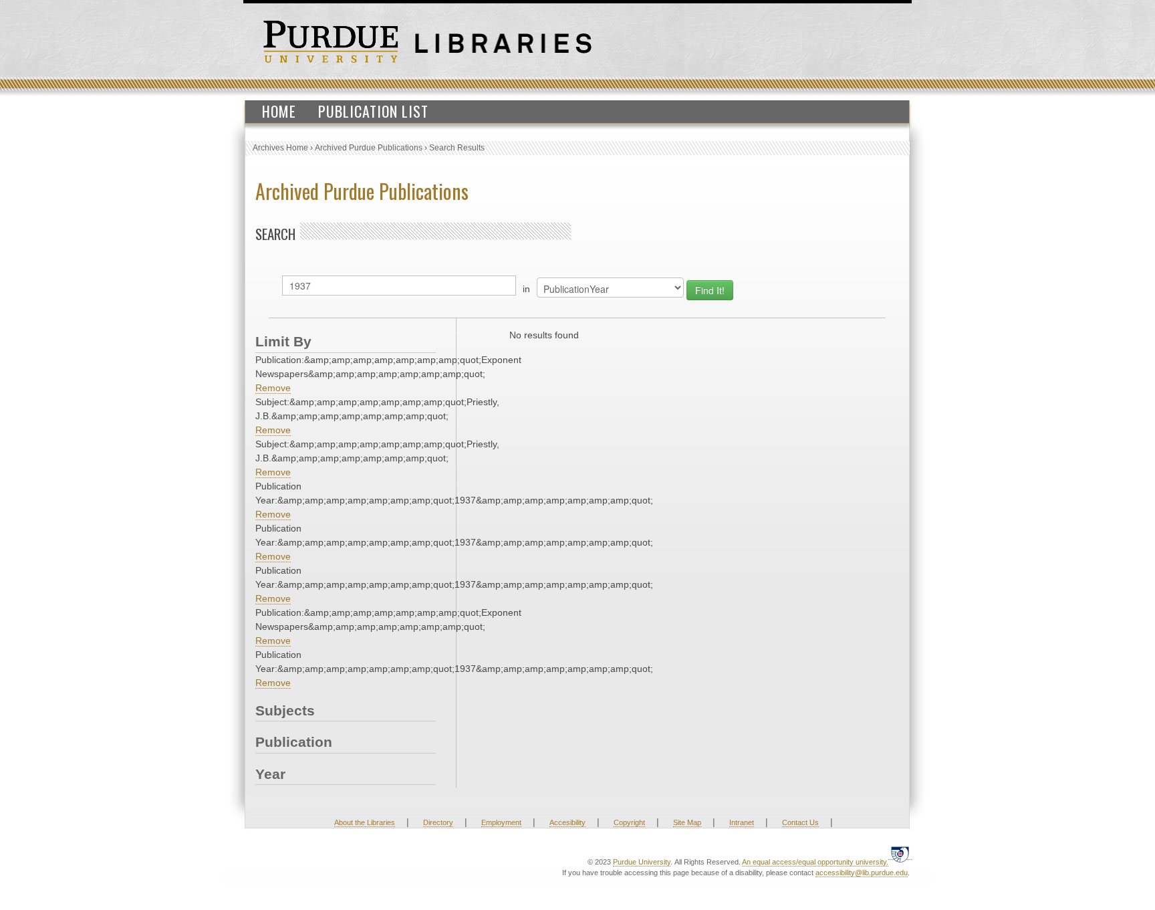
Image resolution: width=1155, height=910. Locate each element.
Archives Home (280, 147)
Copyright (629, 822)
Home (279, 111)
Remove (273, 387)
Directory (438, 822)
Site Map (687, 822)
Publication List (373, 111)
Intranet (741, 822)
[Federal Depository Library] (900, 854)
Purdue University (641, 862)
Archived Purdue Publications (368, 147)
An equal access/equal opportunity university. (815, 862)
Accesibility (567, 822)
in (526, 288)
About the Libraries (364, 822)
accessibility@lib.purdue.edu (861, 873)
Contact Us (800, 822)
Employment (501, 822)
